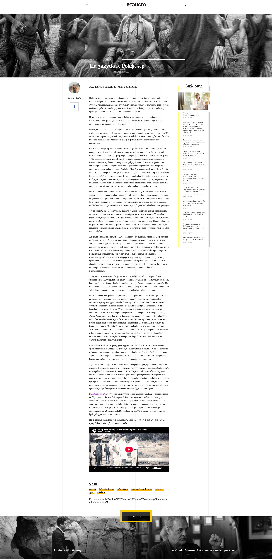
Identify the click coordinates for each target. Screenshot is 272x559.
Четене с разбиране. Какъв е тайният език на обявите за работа (194, 203)
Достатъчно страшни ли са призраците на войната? (194, 238)
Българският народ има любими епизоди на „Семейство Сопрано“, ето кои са (193, 227)
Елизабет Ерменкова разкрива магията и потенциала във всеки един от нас (194, 177)
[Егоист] (136, 5)
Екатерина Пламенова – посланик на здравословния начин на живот (193, 153)
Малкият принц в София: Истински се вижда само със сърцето (194, 165)
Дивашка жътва (98, 393)
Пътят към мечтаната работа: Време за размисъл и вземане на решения (193, 142)
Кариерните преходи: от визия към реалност (193, 114)
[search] (184, 5)
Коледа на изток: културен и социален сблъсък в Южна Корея (194, 214)
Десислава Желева (74, 98)
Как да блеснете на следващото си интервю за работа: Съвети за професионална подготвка (194, 191)
